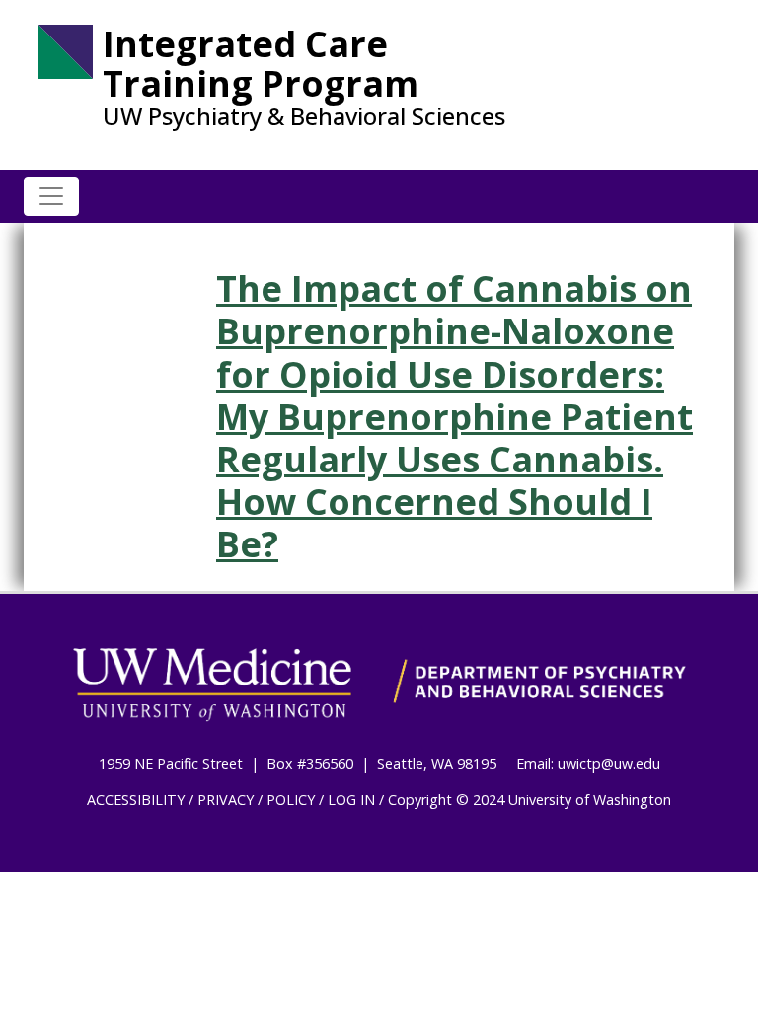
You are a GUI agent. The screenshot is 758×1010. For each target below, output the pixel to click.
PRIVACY (225, 799)
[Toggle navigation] (51, 196)
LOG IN (351, 799)
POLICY (290, 799)
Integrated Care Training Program (260, 64)
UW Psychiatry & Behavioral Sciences (304, 116)
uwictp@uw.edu (609, 764)
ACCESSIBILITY (136, 799)
